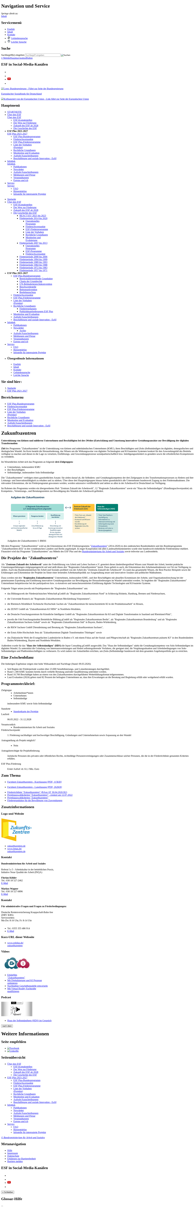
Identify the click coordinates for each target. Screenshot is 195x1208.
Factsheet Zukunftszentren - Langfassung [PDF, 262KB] (34, 787)
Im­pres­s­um (12, 1153)
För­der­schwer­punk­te (23, 139)
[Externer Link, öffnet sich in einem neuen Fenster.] (32, 88)
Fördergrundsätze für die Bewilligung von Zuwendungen (34, 800)
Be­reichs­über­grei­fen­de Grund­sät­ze (36, 278)
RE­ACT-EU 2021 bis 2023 (33, 215)
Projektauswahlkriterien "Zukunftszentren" (27, 797)
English (11, 29)
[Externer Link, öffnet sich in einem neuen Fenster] (45, 99)
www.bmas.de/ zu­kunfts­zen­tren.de (16, 850)
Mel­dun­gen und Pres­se (24, 175)
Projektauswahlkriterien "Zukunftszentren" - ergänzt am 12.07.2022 (40, 795)
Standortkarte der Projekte (25, 711)
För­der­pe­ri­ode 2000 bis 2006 (33, 256)
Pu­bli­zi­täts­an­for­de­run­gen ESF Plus (36, 311)
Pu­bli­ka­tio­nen (20, 166)
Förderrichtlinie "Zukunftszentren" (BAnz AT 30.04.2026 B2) (37, 792)
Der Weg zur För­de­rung (24, 123)
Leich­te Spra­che (19, 42)
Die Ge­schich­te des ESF (25, 128)
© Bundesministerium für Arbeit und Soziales (23, 1137)
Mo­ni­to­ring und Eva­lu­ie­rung (33, 239)
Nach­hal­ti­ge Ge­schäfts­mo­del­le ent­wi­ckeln (27, 986)
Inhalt (4, 16)
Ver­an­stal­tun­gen (21, 177)
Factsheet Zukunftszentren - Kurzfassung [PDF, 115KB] (34, 782)
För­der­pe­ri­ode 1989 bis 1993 (33, 262)
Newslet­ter (18, 169)
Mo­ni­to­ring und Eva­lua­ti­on (26, 153)
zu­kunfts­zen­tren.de (16, 846)
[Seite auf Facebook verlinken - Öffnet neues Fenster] (13, 1048)
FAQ (15, 188)
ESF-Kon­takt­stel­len (22, 120)
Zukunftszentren (99, 546)
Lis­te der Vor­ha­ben (35, 232)
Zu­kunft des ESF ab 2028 (25, 125)
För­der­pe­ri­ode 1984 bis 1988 (33, 265)
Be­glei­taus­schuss (28, 292)
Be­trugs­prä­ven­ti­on (28, 289)
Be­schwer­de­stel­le (28, 286)
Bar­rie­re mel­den (15, 1161)
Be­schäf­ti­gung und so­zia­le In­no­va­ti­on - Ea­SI (34, 158)
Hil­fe (9, 1150)
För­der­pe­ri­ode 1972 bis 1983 (33, 267)
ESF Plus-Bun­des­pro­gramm (26, 136)
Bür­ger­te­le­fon (20, 191)
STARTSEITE (14, 112)
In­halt (10, 32)
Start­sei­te (11, 199)
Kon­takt (11, 34)
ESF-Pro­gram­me (34, 251)
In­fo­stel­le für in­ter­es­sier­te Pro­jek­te (29, 194)
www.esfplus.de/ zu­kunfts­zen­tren (15, 944)
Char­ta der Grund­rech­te (31, 281)
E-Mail (4, 883)
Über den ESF (14, 114)
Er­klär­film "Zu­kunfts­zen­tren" (16, 976)
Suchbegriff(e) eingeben (12, 55)
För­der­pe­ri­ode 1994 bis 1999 (33, 259)
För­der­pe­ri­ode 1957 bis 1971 (33, 270)
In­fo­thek (11, 161)
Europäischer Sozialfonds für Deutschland (21, 93)
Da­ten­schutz (13, 1156)
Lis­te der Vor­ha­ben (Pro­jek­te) (22, 146)
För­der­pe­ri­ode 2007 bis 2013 (33, 243)
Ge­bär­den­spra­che (19, 38)
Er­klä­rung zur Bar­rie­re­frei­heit (21, 1158)
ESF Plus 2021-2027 (17, 133)
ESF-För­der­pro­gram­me (37, 229)
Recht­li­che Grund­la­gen (24, 150)
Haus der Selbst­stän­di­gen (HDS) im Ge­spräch (29, 1020)
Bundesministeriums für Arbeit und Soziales (103, 551)
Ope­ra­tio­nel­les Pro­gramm (32, 222)
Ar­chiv (23, 330)
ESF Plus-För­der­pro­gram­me (27, 142)
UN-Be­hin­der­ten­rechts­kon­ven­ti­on (36, 284)
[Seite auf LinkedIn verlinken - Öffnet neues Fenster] (13, 1051)
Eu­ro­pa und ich (20, 180)
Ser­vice (10, 183)
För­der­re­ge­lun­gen (28, 308)
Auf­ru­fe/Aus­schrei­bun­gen (25, 155)
